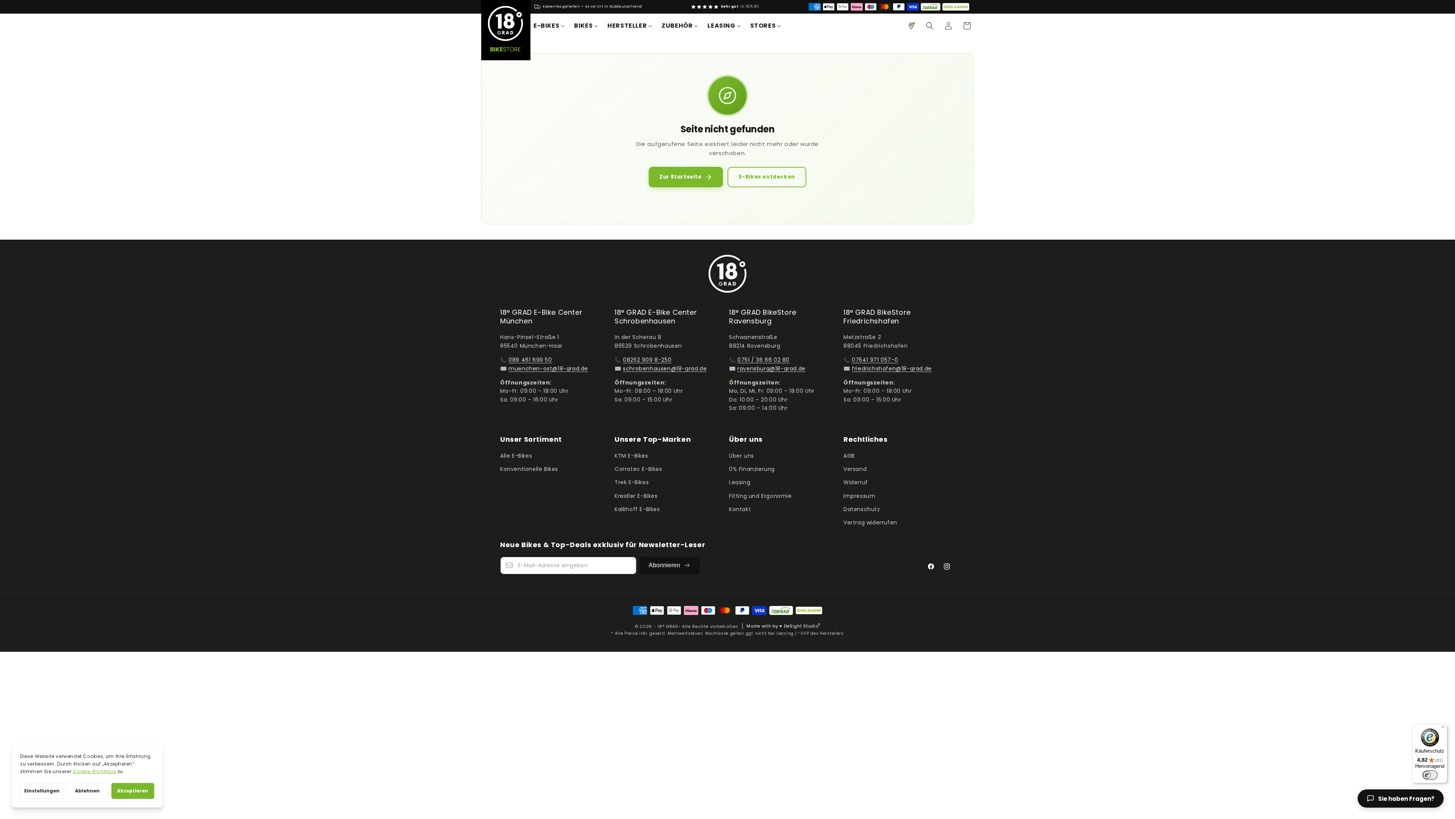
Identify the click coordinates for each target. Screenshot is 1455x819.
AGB (849, 456)
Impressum (859, 496)
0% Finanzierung (752, 469)
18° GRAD (667, 626)
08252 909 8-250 (647, 360)
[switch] (1430, 775)
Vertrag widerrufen (870, 522)
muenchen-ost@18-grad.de (548, 368)
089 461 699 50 (530, 360)
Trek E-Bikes (632, 482)
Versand (855, 469)
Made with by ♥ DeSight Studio (783, 626)
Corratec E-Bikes (638, 469)
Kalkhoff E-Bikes (637, 509)
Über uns (741, 456)
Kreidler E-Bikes (636, 496)
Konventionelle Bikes (529, 469)
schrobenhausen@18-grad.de (665, 368)
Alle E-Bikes (516, 456)
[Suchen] (930, 25)
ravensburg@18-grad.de (771, 368)
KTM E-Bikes (631, 456)
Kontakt (740, 509)
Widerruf (855, 482)
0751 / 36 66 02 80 (763, 360)
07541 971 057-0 (875, 360)
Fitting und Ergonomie (760, 496)
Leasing (739, 482)
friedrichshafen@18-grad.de (892, 368)
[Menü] (1442, 728)
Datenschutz (861, 509)
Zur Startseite (680, 176)
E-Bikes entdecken (767, 176)
